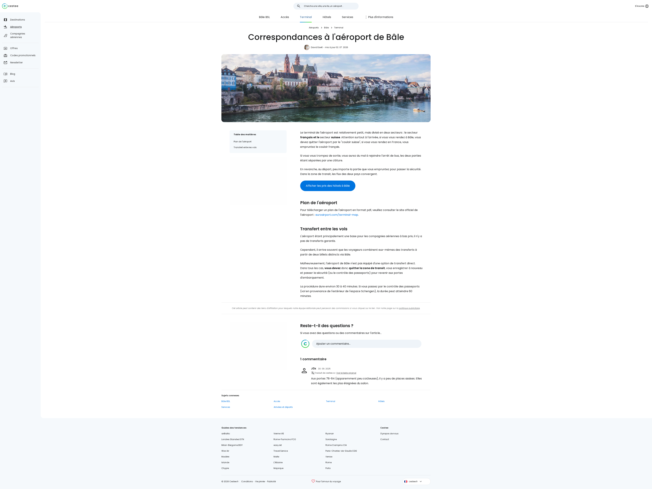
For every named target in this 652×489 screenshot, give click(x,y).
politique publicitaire (409, 308)
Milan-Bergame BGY (232, 445)
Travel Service (281, 450)
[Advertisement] (258, 181)
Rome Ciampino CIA (336, 445)
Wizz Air (225, 450)
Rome (328, 462)
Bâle (326, 27)
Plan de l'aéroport (242, 141)
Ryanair (329, 433)
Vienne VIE (279, 433)
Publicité (271, 481)
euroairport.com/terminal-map (336, 215)
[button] (361, 344)
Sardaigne (331, 439)
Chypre (225, 468)
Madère (225, 456)
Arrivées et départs (283, 407)
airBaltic (225, 433)
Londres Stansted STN (232, 439)
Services (347, 17)
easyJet (278, 445)
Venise (328, 456)
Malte (276, 456)
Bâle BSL (264, 17)
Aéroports (314, 27)
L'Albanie (278, 462)
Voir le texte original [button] (346, 372)
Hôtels (327, 17)
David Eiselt (317, 47)
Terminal (306, 17)
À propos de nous (389, 433)
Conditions (247, 481)
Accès (285, 17)
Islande (225, 462)
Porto (328, 468)
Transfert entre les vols (245, 147)
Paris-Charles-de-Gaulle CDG (341, 450)
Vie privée (260, 481)
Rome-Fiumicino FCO (285, 439)
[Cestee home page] (10, 6)
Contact (384, 439)
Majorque (278, 468)
